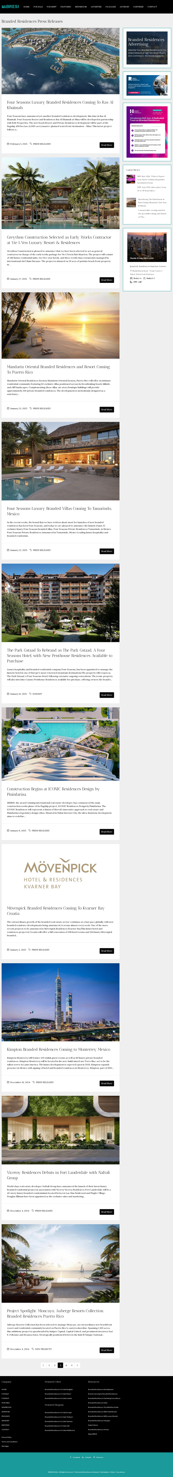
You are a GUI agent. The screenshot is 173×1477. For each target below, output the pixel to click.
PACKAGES (111, 7)
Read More (106, 145)
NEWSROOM (81, 7)
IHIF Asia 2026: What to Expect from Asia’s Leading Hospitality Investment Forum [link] (151, 179)
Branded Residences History (98, 1430)
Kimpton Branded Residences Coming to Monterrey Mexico (58, 1049)
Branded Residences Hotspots (99, 1421)
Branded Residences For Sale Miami (58, 1394)
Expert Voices (93, 1425)
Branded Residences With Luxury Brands (103, 1416)
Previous (131, 248)
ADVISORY (124, 7)
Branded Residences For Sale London (58, 1398)
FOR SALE (38, 7)
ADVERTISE (96, 7)
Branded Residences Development (100, 1389)
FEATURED (66, 7)
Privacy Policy (6, 1437)
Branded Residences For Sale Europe (58, 1412)
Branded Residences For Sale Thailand (59, 1417)
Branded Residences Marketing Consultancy (104, 1398)
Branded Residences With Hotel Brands (102, 1412)
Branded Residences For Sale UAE (57, 1426)
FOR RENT (51, 7)
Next (162, 248)
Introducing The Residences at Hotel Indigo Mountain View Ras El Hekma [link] (152, 202)
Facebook (76, 1457)
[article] (147, 259)
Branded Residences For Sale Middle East (60, 1430)
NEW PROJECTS (43, 1349)
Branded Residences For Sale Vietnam (59, 1421)
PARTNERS (138, 7)
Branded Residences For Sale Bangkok (59, 1389)
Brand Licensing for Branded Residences (103, 1394)
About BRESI (92, 1434)
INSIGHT (37, 693)
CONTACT (152, 7)
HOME (26, 7)
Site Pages (5, 1446)
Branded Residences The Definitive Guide (103, 1407)
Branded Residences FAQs (98, 1403)
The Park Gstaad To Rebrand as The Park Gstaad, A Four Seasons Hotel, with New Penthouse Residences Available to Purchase (59, 655)
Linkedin (88, 1457)
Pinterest (99, 1457)
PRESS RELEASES (42, 144)
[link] (131, 179)
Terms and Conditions (10, 1442)
